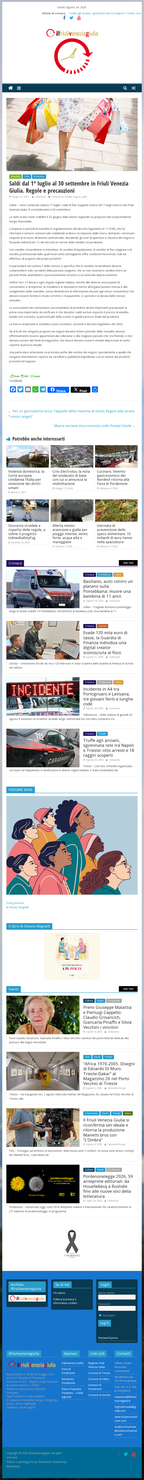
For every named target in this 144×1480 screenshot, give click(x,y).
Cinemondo (91, 1113)
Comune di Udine (98, 1379)
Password (104, 1304)
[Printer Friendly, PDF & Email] (25, 376)
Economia (39, 176)
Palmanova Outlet (73, 1363)
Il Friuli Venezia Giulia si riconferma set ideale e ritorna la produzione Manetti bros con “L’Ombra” (106, 1130)
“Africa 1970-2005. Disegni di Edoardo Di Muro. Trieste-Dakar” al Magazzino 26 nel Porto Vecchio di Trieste (109, 1073)
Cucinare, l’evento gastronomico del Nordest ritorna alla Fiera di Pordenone (113, 477)
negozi (76, 196)
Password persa (108, 1338)
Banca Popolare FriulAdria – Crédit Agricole (72, 1393)
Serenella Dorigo (117, 1088)
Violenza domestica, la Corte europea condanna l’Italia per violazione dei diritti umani (26, 479)
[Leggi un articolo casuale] (133, 88)
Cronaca (89, 574)
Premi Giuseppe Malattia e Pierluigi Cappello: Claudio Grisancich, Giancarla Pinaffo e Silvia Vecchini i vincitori (107, 1017)
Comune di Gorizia (99, 1395)
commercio (58, 196)
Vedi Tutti (128, 562)
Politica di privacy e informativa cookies (65, 1301)
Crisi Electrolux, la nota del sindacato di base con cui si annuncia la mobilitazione (71, 477)
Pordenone (105, 682)
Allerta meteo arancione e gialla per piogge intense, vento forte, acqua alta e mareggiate (70, 533)
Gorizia (102, 626)
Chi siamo (59, 1293)
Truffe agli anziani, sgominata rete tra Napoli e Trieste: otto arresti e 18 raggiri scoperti (108, 747)
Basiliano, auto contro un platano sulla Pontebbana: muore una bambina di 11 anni (108, 588)
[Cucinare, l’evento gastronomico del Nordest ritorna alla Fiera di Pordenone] (116, 447)
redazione (40, 196)
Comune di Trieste (99, 1373)
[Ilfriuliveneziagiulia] (10, 88)
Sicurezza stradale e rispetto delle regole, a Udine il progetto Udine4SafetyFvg (26, 531)
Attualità (15, 176)
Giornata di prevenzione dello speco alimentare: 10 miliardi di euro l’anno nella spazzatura (114, 533)
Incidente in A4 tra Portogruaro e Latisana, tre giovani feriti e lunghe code (108, 696)
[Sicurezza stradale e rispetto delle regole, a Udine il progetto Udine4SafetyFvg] (27, 502)
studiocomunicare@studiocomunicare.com (126, 1430)
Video (128, 1113)
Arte (87, 1056)
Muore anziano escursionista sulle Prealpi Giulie (95, 425)
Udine (118, 574)
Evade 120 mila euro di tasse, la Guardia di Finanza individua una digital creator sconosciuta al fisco (105, 642)
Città (26, 176)
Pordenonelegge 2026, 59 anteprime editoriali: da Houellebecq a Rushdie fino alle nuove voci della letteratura (108, 1186)
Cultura (89, 1000)
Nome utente (106, 1293)
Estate (68, 196)
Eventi (100, 1000)
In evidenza (105, 574)
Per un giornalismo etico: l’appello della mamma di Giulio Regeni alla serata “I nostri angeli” (71, 414)
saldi (84, 196)
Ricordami (108, 1315)
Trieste (102, 733)
